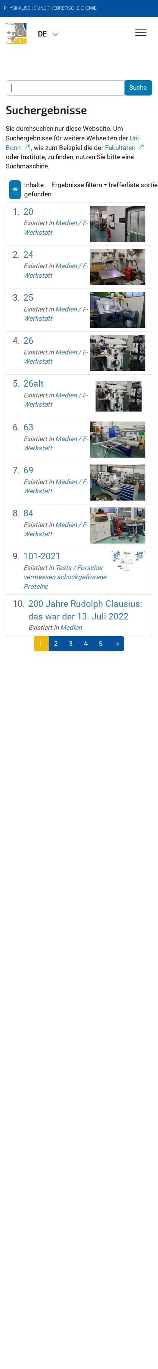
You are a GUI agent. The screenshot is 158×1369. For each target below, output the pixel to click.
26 (28, 341)
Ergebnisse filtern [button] (76, 185)
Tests (63, 568)
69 (28, 470)
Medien (66, 223)
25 (28, 298)
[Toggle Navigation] (140, 33)
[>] (116, 643)
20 (28, 212)
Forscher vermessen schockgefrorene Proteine (64, 577)
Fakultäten (120, 148)
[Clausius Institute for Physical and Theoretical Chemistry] (16, 33)
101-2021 (42, 556)
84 (28, 513)
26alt (33, 384)
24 (28, 255)
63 (28, 427)
